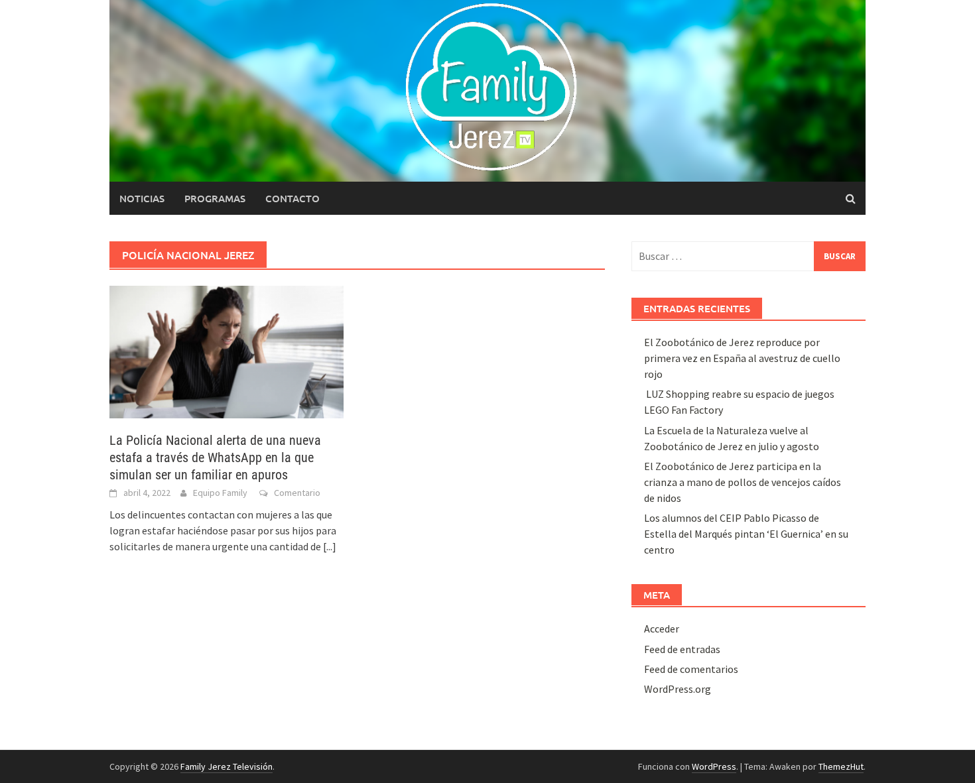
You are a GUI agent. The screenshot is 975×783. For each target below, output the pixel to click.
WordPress (714, 766)
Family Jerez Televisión (226, 766)
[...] (329, 546)
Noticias (141, 198)
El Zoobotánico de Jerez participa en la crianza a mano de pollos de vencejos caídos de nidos (742, 482)
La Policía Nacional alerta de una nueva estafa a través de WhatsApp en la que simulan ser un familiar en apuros (215, 457)
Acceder (661, 628)
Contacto (292, 198)
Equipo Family (220, 493)
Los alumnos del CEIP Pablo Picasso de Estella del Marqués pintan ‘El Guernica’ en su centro (746, 533)
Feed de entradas (682, 649)
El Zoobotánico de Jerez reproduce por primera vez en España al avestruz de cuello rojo (742, 358)
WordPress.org (677, 688)
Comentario (297, 493)
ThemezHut (841, 766)
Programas (214, 198)
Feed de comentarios (691, 669)
